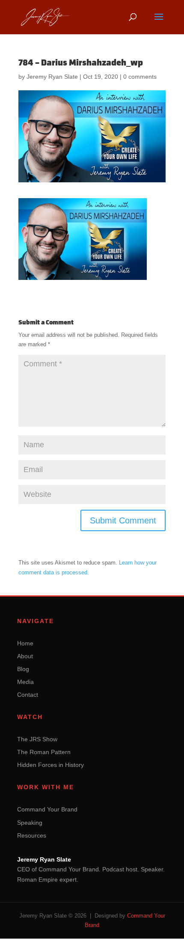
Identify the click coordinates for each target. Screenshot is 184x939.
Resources (31, 835)
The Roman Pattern (44, 752)
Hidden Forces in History (50, 764)
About (25, 656)
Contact (27, 694)
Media (25, 681)
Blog (23, 669)
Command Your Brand (47, 809)
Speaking (29, 822)
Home (25, 643)
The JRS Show (37, 739)
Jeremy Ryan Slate (52, 76)
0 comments (140, 76)
